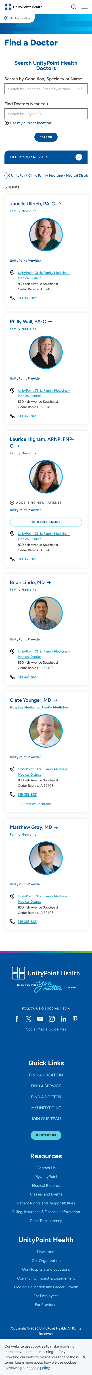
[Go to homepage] (23, 7)
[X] (28, 1019)
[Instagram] (51, 1019)
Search (46, 137)
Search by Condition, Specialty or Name (43, 78)
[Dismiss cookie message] (84, 1357)
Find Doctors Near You (26, 103)
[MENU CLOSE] (85, 7)
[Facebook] (17, 1019)
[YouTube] (40, 1019)
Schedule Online (46, 522)
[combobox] (40, 88)
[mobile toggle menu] (73, 7)
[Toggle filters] (78, 157)
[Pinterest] (75, 1019)
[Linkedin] (63, 1019)
